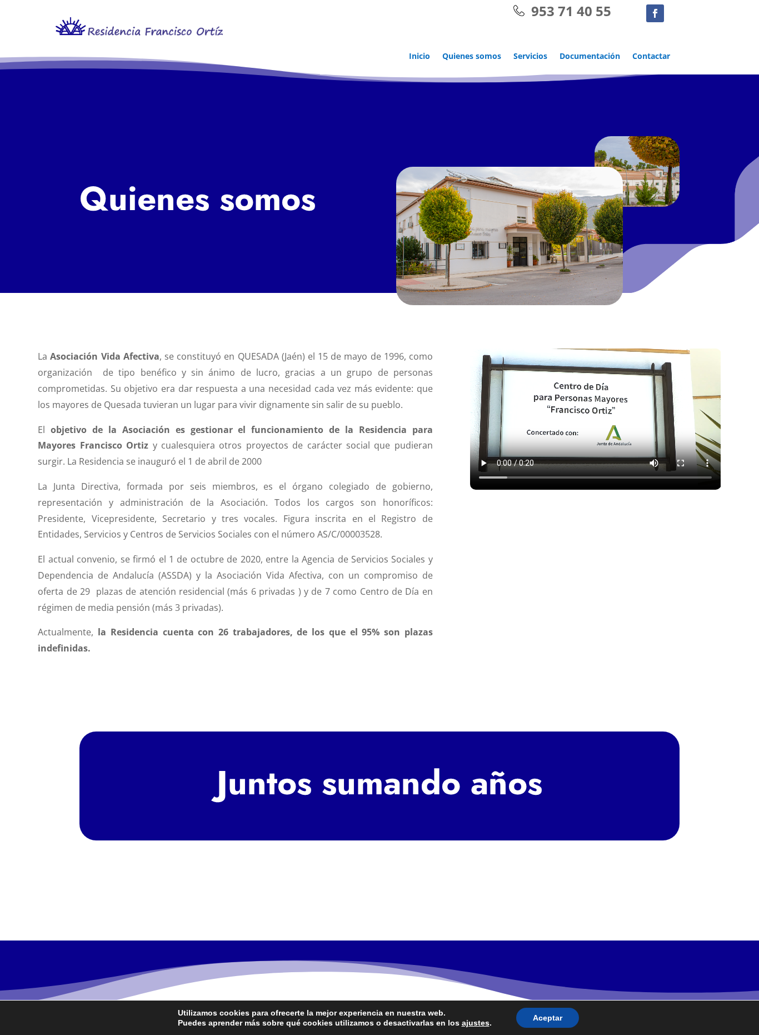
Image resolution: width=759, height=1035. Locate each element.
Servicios (530, 56)
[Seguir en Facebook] (655, 13)
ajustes (476, 1022)
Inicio (419, 56)
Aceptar (547, 1017)
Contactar (651, 56)
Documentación (590, 56)
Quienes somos (471, 56)
